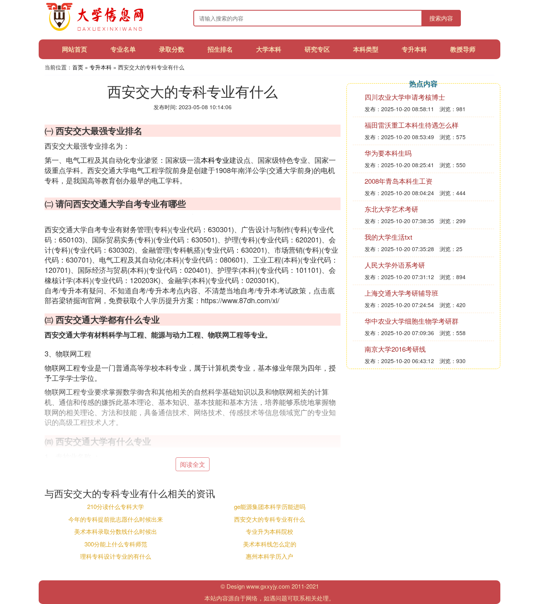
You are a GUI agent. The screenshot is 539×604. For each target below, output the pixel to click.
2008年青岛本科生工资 (398, 181)
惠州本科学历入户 (269, 556)
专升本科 (414, 49)
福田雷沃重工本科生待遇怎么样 (412, 125)
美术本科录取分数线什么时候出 (115, 531)
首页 (77, 67)
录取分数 (171, 49)
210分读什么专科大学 (115, 506)
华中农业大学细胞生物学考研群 (412, 321)
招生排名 (220, 49)
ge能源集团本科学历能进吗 (269, 506)
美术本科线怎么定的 (269, 544)
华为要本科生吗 (388, 153)
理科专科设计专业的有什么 (115, 556)
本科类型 (365, 49)
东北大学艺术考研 (391, 209)
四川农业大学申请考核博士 (405, 97)
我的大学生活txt (388, 237)
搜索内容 (441, 18)
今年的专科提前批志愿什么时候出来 (115, 519)
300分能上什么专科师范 (115, 544)
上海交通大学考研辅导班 (401, 293)
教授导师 (462, 49)
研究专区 (317, 49)
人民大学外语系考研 (395, 265)
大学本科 (268, 49)
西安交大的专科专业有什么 (269, 519)
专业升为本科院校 (269, 531)
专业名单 (123, 49)
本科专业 (215, 160)
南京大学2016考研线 (395, 349)
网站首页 (74, 49)
